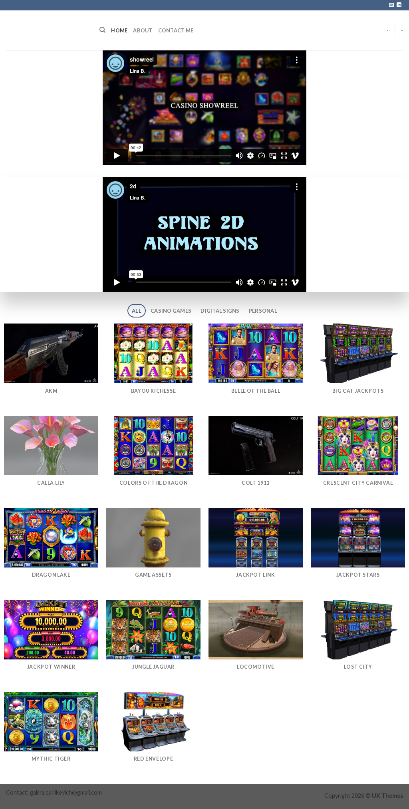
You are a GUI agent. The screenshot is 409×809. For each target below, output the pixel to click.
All (136, 311)
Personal (263, 311)
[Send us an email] (391, 5)
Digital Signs (220, 311)
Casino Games (171, 311)
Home (119, 30)
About (142, 30)
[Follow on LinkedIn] (399, 5)
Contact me (176, 30)
